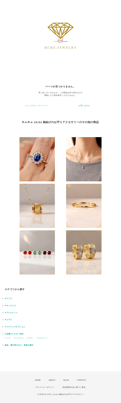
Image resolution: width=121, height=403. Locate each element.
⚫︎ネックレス (10, 305)
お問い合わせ (84, 106)
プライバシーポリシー (45, 387)
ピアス (30, 338)
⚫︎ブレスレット (11, 313)
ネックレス (19, 338)
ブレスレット (42, 338)
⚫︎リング (8, 298)
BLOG (66, 380)
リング (7, 338)
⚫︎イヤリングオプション (15, 327)
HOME (38, 380)
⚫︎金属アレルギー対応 (14, 334)
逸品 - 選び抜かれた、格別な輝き (19, 345)
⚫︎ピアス (8, 320)
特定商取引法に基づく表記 (74, 387)
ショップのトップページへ (36, 106)
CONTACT (81, 380)
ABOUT (52, 380)
